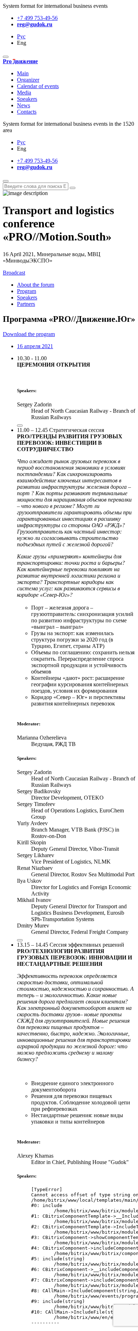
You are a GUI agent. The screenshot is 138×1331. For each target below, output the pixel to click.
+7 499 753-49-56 (37, 18)
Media (24, 93)
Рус (21, 36)
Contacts (26, 112)
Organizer (28, 80)
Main (23, 73)
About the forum (35, 285)
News (23, 105)
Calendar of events (38, 86)
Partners (26, 304)
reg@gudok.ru (34, 24)
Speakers (27, 99)
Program (26, 291)
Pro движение (20, 61)
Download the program (29, 334)
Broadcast (14, 273)
